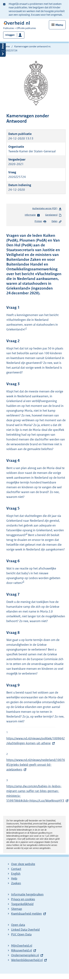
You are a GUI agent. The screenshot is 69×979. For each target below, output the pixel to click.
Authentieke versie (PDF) (45, 209)
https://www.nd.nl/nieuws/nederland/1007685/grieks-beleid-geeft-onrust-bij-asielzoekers (35, 764)
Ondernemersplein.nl (25, 955)
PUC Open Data (21, 934)
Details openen (3, 48)
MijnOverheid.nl (21, 946)
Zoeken (16, 883)
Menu (59, 25)
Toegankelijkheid (22, 904)
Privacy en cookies (23, 899)
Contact (16, 869)
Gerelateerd (51, 214)
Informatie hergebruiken (27, 894)
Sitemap (16, 909)
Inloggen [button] (10, 34)
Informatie (30, 214)
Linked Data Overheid (25, 930)
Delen (54, 221)
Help (14, 878)
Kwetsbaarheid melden (26, 914)
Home (6, 46)
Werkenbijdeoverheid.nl (27, 960)
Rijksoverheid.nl (21, 950)
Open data (18, 925)
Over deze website (23, 864)
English (15, 874)
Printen (38, 221)
